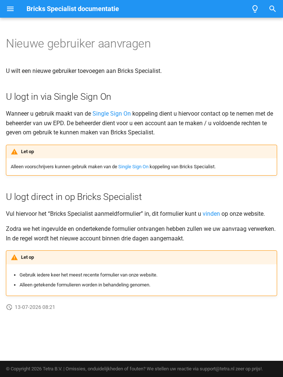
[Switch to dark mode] (255, 8)
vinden (211, 213)
